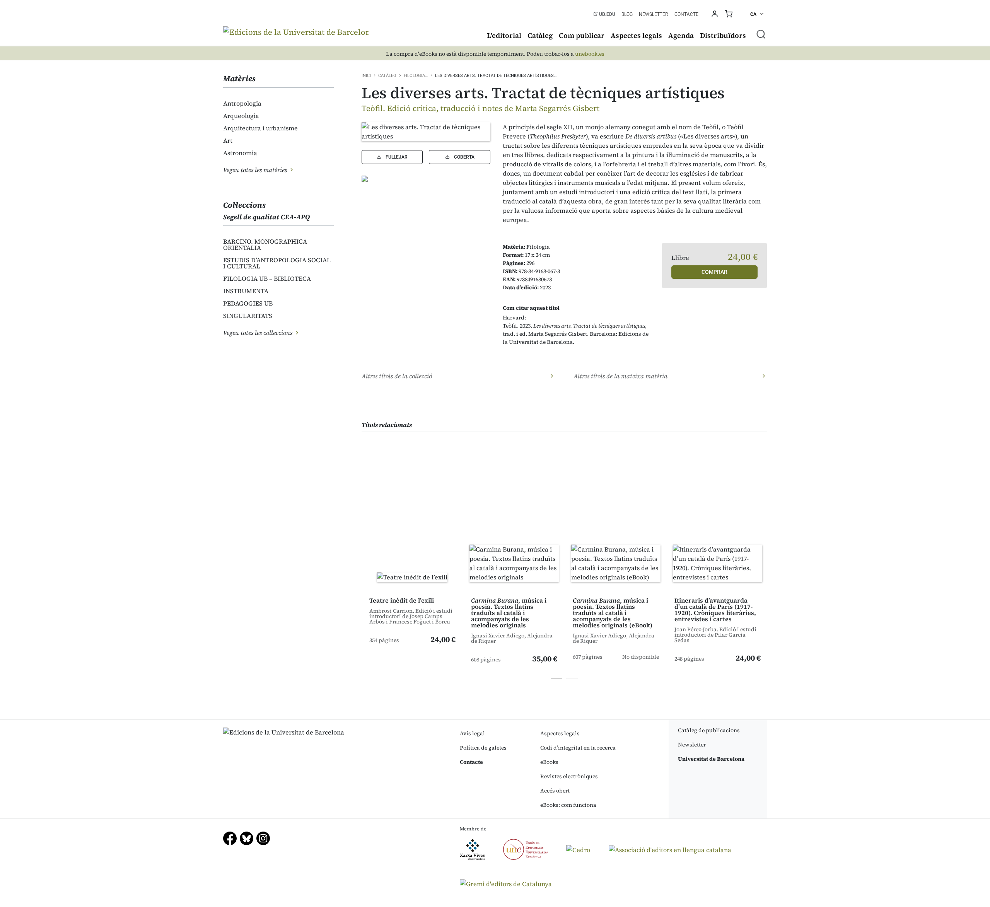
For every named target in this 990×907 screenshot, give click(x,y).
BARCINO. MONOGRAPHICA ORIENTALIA (265, 244)
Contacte (686, 14)
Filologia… (416, 75)
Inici (366, 75)
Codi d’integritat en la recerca (578, 748)
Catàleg (540, 35)
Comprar (714, 272)
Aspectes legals (636, 35)
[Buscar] (761, 34)
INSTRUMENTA (245, 291)
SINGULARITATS (247, 316)
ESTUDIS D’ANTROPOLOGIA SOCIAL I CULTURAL (277, 263)
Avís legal (472, 733)
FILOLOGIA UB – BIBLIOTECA (267, 278)
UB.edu (606, 14)
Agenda (681, 35)
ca (754, 14)
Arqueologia (241, 116)
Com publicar (581, 35)
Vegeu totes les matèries (255, 170)
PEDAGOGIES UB (248, 303)
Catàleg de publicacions (709, 730)
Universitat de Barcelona (711, 759)
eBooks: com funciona (568, 805)
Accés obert (555, 790)
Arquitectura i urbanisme (260, 128)
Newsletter (653, 14)
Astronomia (240, 153)
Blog (627, 14)
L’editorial (504, 35)
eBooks (549, 762)
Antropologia (242, 103)
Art (227, 140)
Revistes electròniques (569, 776)
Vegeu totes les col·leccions (258, 332)
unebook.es (589, 54)
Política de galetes (483, 748)
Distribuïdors (723, 35)
